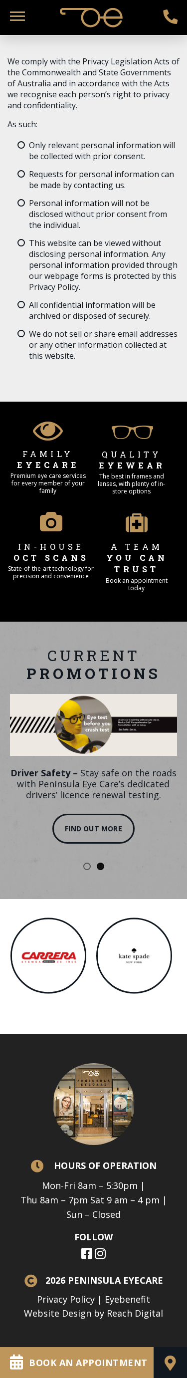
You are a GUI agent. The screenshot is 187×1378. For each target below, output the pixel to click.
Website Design (57, 1313)
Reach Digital (135, 1313)
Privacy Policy (66, 1299)
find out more (93, 828)
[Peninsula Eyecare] (93, 13)
